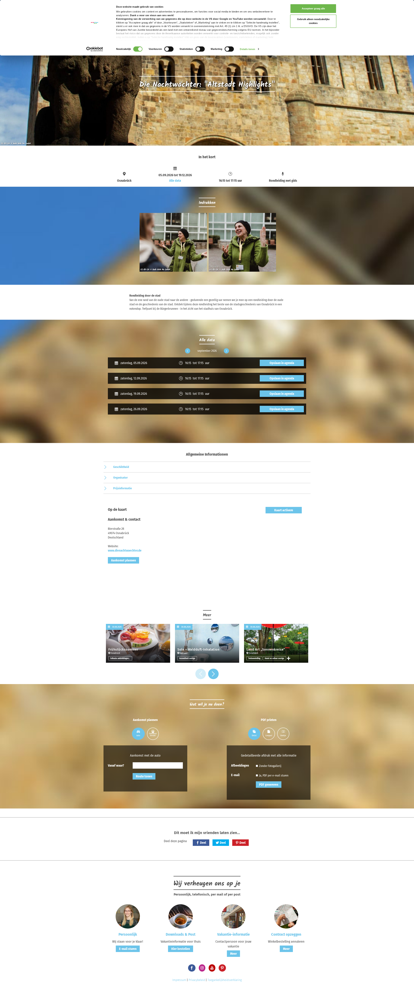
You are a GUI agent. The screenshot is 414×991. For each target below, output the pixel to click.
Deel (203, 843)
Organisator (120, 477)
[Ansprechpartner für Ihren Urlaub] (233, 916)
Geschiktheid (121, 467)
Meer (233, 954)
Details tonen (247, 49)
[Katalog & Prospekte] (181, 916)
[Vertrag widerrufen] (286, 916)
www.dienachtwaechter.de (125, 550)
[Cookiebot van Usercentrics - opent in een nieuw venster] (95, 49)
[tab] (138, 734)
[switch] (169, 49)
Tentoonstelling (254, 658)
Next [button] (226, 353)
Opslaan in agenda (282, 363)
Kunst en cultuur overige (274, 658)
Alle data (175, 181)
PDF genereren (268, 784)
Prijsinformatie (122, 488)
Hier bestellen (180, 949)
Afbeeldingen (240, 765)
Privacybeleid (197, 980)
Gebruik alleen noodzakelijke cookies (313, 21)
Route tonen (144, 776)
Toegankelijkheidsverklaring (224, 980)
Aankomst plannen (123, 560)
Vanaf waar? (116, 765)
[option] (172, 243)
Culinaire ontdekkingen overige (121, 658)
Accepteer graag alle (313, 8)
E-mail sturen (127, 949)
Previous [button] (187, 353)
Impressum (179, 980)
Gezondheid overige (187, 658)
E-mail (235, 775)
